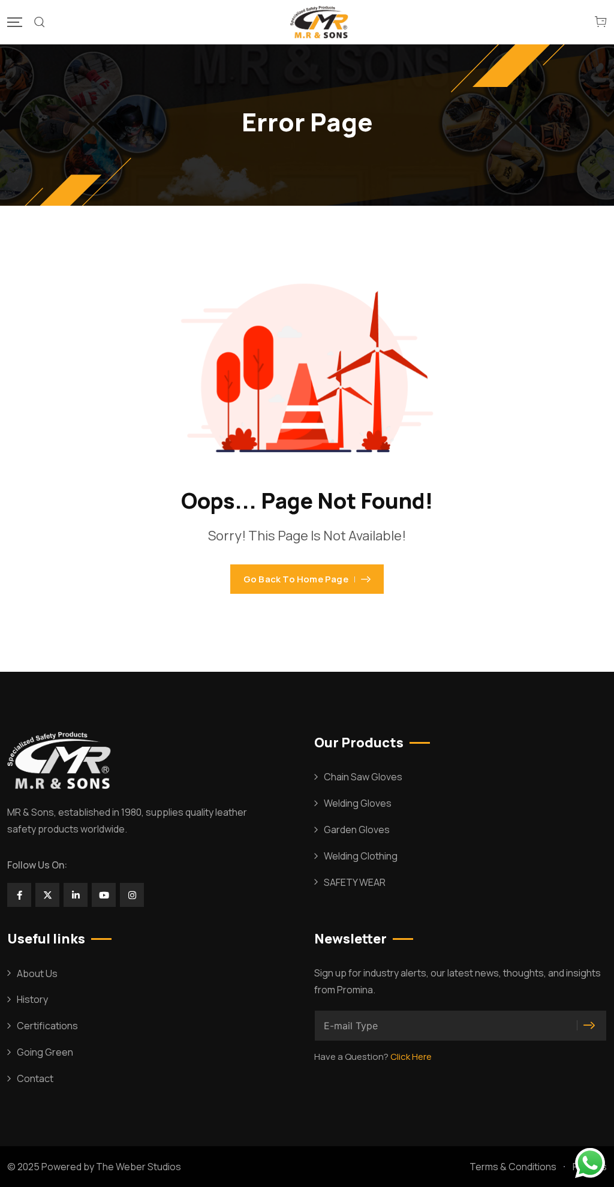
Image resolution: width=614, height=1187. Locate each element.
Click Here (411, 1056)
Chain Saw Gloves (363, 776)
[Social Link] (19, 895)
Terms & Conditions (512, 1166)
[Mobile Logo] (320, 22)
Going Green (45, 1052)
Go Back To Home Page (295, 579)
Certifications (47, 1025)
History (32, 999)
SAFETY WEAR (355, 882)
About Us (37, 973)
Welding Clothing (361, 856)
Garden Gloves (357, 829)
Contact (35, 1078)
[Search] (39, 22)
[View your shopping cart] (601, 22)
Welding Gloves (358, 803)
